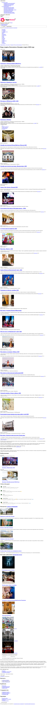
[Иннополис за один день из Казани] (6, 514)
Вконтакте (3, 670)
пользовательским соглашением (19, 703)
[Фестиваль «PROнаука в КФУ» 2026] (23, 94)
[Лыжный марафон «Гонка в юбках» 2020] (23, 383)
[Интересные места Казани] (8, 628)
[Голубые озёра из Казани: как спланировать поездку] (6, 549)
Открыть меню (3, 14)
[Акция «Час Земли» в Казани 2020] (23, 177)
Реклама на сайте (5, 698)
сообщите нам (18, 446)
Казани (11, 22)
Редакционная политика (6, 686)
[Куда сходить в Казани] (10, 21)
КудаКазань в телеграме (6, 672)
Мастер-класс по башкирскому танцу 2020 (11, 331)
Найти (1, 16)
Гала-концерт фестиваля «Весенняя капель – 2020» (13, 208)
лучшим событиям (4, 25)
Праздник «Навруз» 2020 (6, 248)
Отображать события (4, 124)
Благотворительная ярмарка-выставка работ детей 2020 (14, 414)
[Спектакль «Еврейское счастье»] (23, 75)
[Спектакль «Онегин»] (23, 112)
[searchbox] (23, 16)
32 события (16, 640)
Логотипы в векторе (5, 700)
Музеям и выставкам (5, 693)
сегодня (5, 27)
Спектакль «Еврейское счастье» (8, 82)
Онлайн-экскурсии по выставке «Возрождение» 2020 (13, 166)
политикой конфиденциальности (30, 703)
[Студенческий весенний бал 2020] (23, 219)
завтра (8, 27)
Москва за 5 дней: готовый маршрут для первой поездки (10, 488)
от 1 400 (40, 67)
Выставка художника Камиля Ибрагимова (10, 310)
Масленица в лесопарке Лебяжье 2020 (9, 351)
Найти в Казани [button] (3, 0)
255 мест (15, 628)
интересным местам (4, 24)
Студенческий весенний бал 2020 (8, 228)
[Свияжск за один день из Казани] (6, 537)
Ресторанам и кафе (5, 694)
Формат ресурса (4, 688)
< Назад (1, 439)
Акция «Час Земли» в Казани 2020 (9, 187)
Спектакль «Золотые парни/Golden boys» (10, 63)
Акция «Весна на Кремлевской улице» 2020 (11, 270)
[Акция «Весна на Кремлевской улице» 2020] (23, 260)
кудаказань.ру (2, 676)
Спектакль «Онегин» (5, 119)
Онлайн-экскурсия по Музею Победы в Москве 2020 (13, 145)
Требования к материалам (6, 692)
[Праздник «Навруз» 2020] (23, 239)
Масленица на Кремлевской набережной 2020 (11, 372)
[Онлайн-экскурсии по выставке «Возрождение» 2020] (23, 156)
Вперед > (5, 439)
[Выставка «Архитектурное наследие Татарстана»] (23, 425)
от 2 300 (34, 123)
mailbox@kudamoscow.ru (6, 681)
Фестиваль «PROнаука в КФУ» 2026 (9, 101)
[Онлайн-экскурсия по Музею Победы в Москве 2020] (23, 136)
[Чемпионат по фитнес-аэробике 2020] (23, 280)
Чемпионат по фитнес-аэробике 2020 (9, 290)
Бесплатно (37, 104)
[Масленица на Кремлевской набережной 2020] (23, 363)
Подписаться (13, 656)
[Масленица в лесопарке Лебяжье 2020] (23, 342)
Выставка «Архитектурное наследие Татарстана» (12, 435)
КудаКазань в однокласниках (6, 671)
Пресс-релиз (4, 685)
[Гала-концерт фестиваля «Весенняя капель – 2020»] (23, 198)
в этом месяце (15, 27)
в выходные (11, 27)
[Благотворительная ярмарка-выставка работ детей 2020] (23, 404)
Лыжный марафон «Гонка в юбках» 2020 (10, 393)
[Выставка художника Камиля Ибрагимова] (23, 301)
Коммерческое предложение (6, 699)
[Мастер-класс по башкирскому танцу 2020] (23, 322)
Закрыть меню (8, 14)
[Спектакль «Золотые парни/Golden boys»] (23, 56)
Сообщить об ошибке (5, 680)
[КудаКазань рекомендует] (8, 640)
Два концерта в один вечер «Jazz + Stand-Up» (9, 500)
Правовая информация (5, 687)
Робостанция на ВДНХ (6, 496)
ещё (32, 499)
